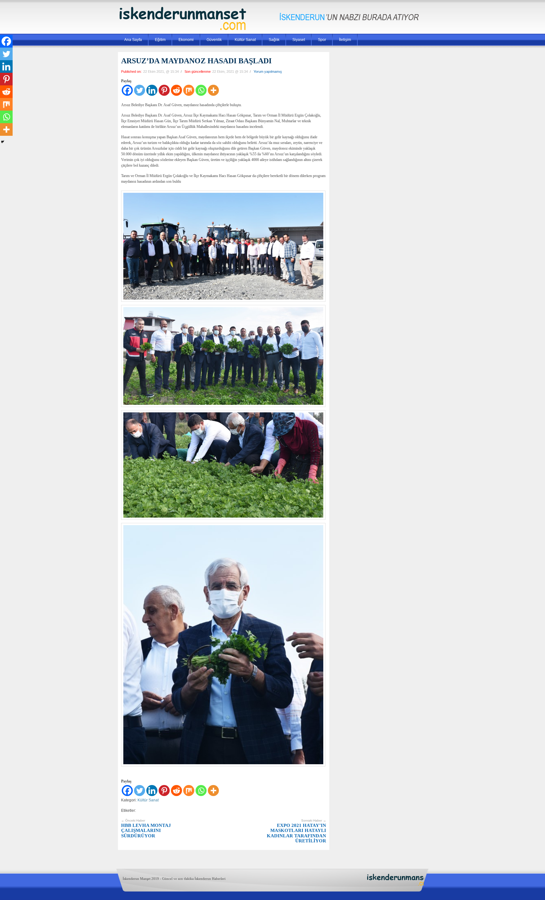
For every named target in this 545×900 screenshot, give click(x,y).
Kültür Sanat (245, 39)
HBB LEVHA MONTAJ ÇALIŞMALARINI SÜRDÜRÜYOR (146, 828)
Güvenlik (214, 39)
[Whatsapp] (201, 90)
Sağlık (274, 39)
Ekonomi (186, 39)
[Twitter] (139, 90)
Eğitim (160, 39)
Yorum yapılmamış (268, 71)
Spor (322, 39)
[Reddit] (176, 90)
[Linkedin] (151, 90)
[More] (213, 90)
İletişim (345, 39)
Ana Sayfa (133, 39)
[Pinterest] (164, 90)
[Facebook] (127, 90)
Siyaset (298, 39)
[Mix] (188, 90)
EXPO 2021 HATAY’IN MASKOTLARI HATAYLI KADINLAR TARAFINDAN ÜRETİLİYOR (296, 831)
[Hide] (2, 141)
